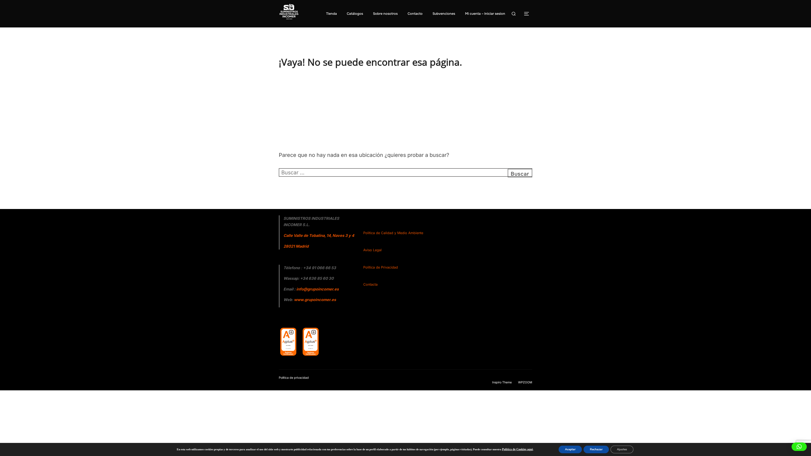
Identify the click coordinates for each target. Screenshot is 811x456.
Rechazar (596, 449)
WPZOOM (525, 382)
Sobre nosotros (385, 13)
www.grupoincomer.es (315, 299)
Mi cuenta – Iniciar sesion (485, 13)
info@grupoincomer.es (317, 289)
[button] (799, 446)
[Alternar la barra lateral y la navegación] (528, 13)
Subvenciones (444, 13)
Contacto (415, 13)
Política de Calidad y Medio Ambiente (393, 233)
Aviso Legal (372, 250)
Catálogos (355, 13)
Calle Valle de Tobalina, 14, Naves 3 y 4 (318, 235)
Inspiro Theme (502, 382)
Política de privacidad (294, 377)
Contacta (370, 284)
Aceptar (570, 449)
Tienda (331, 13)
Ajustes (622, 449)
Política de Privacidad (380, 267)
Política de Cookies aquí (517, 449)
